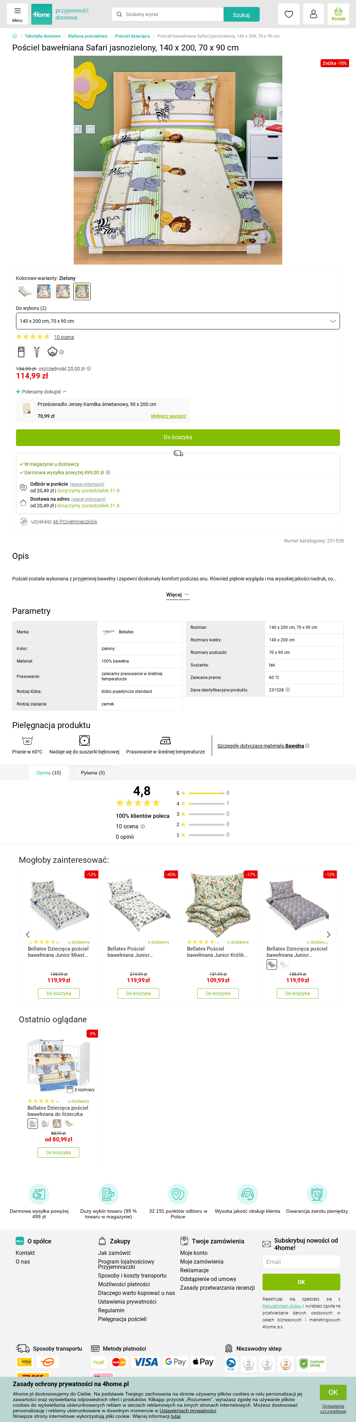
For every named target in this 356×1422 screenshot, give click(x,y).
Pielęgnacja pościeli (122, 1319)
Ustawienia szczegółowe (333, 1409)
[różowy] (63, 291)
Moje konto (194, 1253)
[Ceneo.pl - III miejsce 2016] (285, 1364)
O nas (23, 1261)
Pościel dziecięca (132, 36)
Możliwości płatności (124, 1284)
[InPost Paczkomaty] (24, 1362)
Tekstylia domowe (42, 36)
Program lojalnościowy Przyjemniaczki (126, 1264)
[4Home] (17, 36)
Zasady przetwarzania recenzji (217, 1287)
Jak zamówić (114, 1253)
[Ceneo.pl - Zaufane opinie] (311, 1364)
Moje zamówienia (202, 1261)
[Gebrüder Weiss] (48, 1362)
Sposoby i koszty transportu (132, 1275)
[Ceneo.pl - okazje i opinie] (231, 1364)
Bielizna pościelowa (87, 36)
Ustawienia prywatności (127, 1301)
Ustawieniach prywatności (188, 1410)
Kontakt (25, 1253)
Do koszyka (178, 437)
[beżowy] (25, 291)
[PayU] (99, 1362)
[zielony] (82, 291)
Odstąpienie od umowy (208, 1279)
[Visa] (145, 1362)
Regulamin (111, 1310)
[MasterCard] (119, 1362)
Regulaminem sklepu (282, 1306)
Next (328, 934)
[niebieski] (44, 291)
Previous (28, 934)
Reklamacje (194, 1270)
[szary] (272, 964)
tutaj (175, 1416)
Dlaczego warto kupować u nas (136, 1293)
